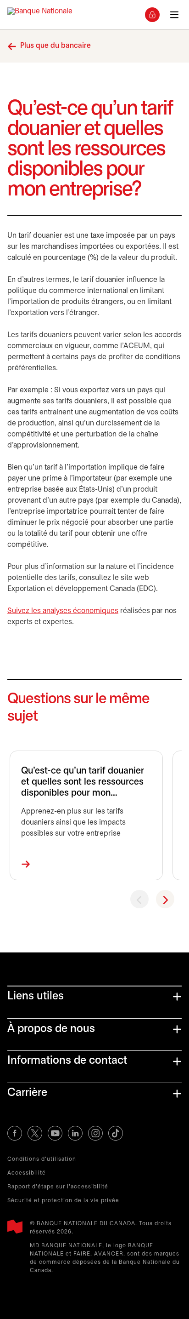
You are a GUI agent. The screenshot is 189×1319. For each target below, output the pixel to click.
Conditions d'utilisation (41, 1159)
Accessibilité (26, 1173)
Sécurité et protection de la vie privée (63, 1200)
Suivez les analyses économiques (62, 611)
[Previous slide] (139, 899)
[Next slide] (165, 899)
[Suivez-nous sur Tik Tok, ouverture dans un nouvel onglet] (115, 1133)
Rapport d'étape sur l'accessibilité (57, 1186)
